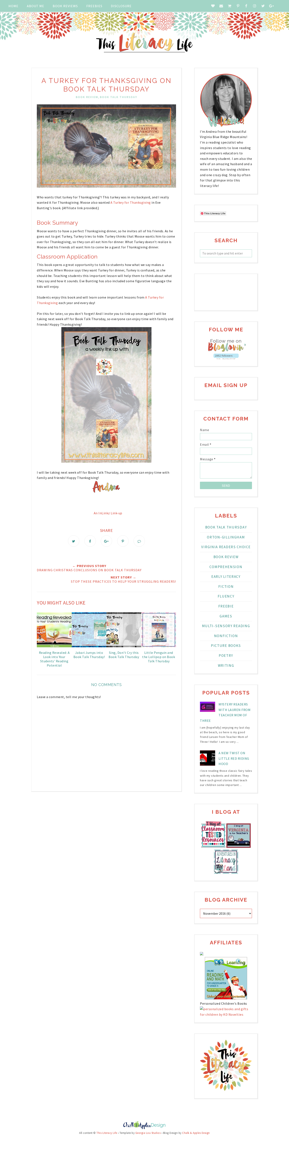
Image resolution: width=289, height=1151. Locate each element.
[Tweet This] (73, 541)
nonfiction (226, 636)
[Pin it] (123, 541)
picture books (226, 645)
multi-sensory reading (226, 626)
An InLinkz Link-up (108, 513)
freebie (226, 606)
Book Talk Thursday (118, 97)
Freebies (94, 6)
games (226, 616)
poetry (226, 655)
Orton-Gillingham (226, 537)
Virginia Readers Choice (225, 547)
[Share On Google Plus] (106, 541)
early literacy (226, 576)
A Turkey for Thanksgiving (130, 202)
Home (13, 6)
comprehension (225, 566)
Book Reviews (65, 6)
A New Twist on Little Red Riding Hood (234, 758)
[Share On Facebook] (90, 541)
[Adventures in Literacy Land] (226, 872)
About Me (35, 6)
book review (87, 97)
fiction (226, 586)
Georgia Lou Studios (148, 1133)
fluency (226, 596)
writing (226, 665)
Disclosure (121, 6)
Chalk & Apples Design (196, 1133)
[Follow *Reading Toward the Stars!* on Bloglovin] (226, 351)
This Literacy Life (106, 1133)
